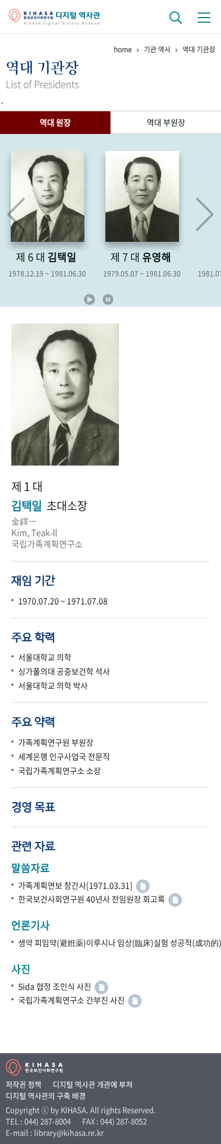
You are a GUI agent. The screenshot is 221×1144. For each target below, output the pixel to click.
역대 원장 (55, 122)
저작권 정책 (23, 1084)
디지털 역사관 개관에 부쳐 (93, 1084)
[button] (204, 215)
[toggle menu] (204, 17)
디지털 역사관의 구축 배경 (46, 1095)
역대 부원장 (166, 122)
